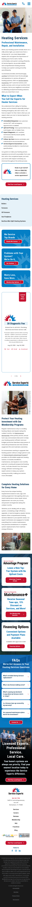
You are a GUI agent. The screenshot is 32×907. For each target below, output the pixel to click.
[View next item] (20, 376)
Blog (15, 830)
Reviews (16, 816)
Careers (16, 813)
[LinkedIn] (20, 851)
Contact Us (15, 722)
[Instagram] (16, 851)
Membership (16, 820)
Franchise (16, 827)
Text (8, 349)
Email (15, 349)
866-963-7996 (16, 798)
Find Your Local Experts (15, 184)
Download (24, 349)
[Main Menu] (29, 3)
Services (16, 809)
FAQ (16, 823)
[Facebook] (12, 851)
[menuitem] (4, 204)
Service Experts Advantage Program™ (16, 455)
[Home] (9, 3)
